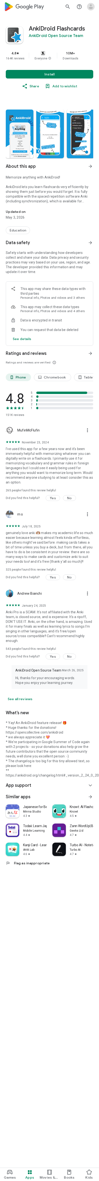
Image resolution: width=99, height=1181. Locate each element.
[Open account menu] (91, 6)
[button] (49, 58)
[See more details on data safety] (22, 339)
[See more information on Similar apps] (90, 797)
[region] (49, 55)
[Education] (18, 230)
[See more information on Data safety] (90, 242)
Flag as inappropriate (28, 863)
